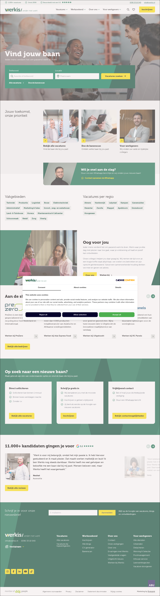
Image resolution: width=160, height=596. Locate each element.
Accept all (116, 315)
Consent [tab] (41, 287)
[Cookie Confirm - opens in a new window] (125, 280)
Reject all (43, 315)
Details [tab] (118, 287)
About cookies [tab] (80, 287)
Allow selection (80, 315)
